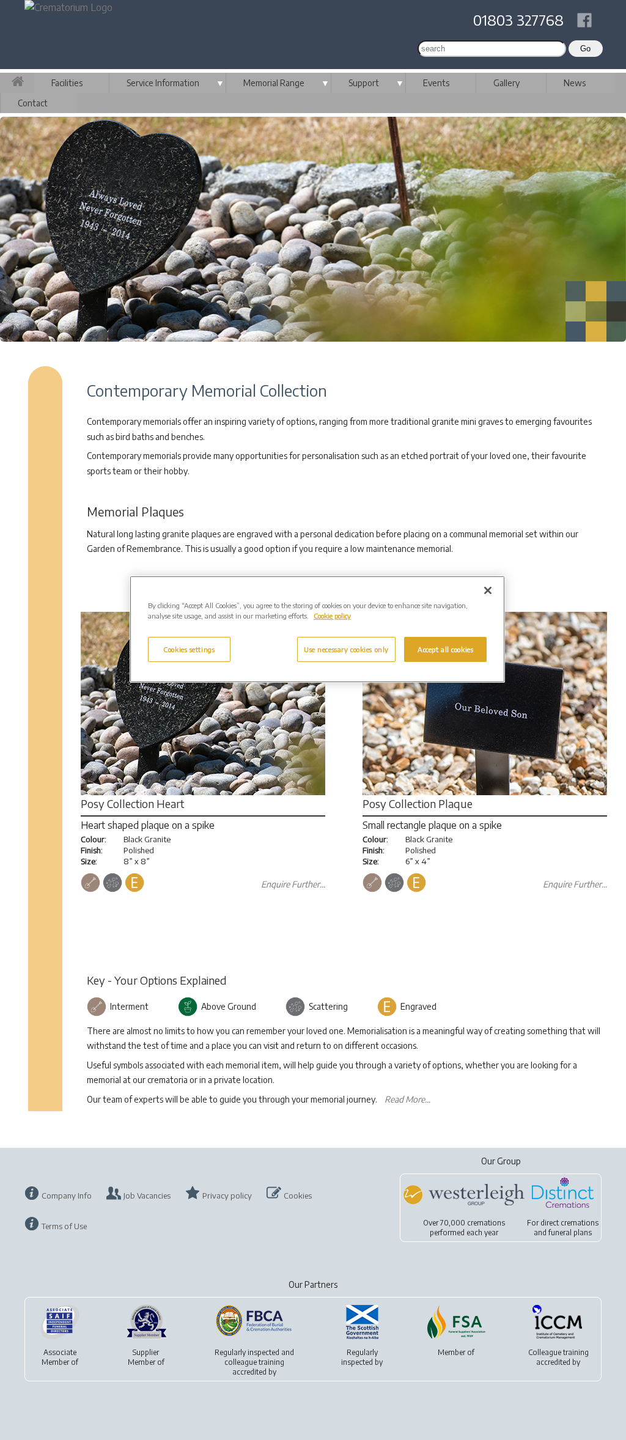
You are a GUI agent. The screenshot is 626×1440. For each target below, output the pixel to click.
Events (436, 83)
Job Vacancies (147, 1195)
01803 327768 (518, 19)
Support (363, 83)
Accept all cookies (445, 649)
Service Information (163, 83)
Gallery (506, 83)
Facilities (67, 83)
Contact (33, 103)
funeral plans (570, 1232)
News (575, 83)
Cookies (298, 1195)
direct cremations (569, 1222)
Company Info (67, 1195)
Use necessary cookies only (346, 649)
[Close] (487, 590)
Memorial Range (273, 83)
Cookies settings (189, 649)
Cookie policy (332, 615)
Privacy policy (227, 1195)
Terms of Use (64, 1226)
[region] (317, 629)
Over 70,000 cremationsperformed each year (464, 1227)
